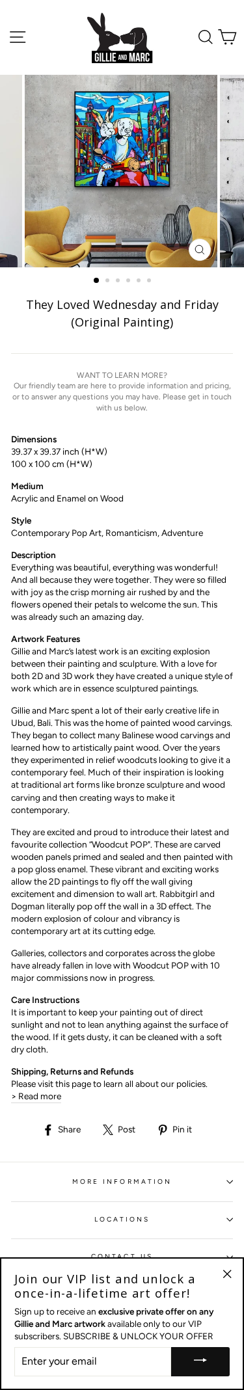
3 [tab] (119, 281)
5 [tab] (140, 281)
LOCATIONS (122, 1219)
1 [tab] (97, 281)
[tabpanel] (122, 171)
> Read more (36, 1096)
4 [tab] (129, 281)
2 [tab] (108, 281)
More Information (122, 1181)
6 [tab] (150, 281)
